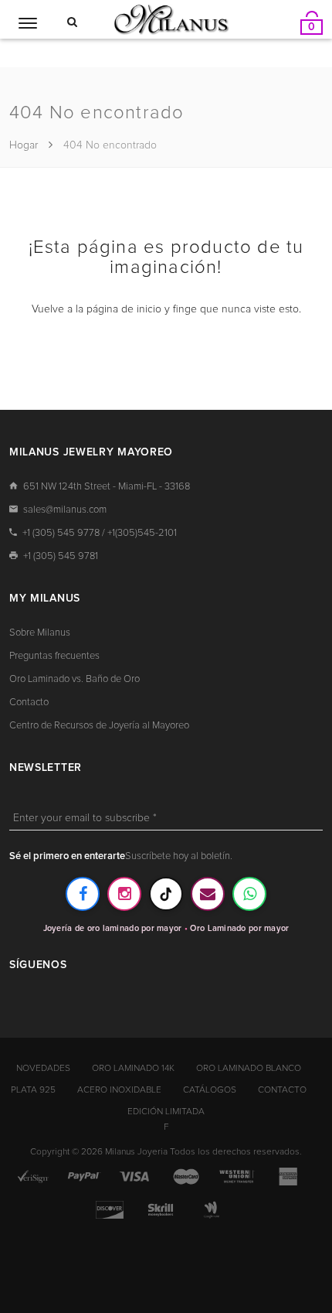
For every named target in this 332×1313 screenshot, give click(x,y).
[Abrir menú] (27, 23)
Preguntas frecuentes (54, 656)
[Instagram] (124, 894)
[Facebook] (83, 894)
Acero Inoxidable (119, 1090)
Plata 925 (33, 1090)
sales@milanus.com (65, 510)
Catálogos (209, 1090)
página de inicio (123, 309)
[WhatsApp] (249, 894)
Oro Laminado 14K (133, 1068)
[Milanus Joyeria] (171, 18)
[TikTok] (166, 894)
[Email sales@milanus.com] (208, 894)
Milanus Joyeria (136, 1152)
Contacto (29, 702)
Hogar (25, 145)
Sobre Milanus (39, 633)
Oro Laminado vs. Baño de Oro (74, 679)
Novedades (43, 1068)
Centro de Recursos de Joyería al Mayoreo (99, 726)
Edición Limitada (166, 1112)
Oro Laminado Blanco (248, 1068)
